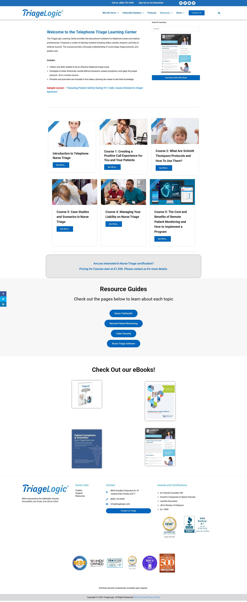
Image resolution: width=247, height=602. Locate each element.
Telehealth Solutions (131, 13)
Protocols (152, 13)
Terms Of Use (140, 597)
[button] (110, 13)
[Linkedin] (193, 3)
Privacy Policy (153, 597)
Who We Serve (109, 13)
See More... (61, 165)
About (179, 13)
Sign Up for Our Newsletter (151, 3)
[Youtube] (189, 3)
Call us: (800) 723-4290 (123, 3)
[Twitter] (185, 3)
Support (79, 493)
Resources (165, 13)
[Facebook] (181, 3)
